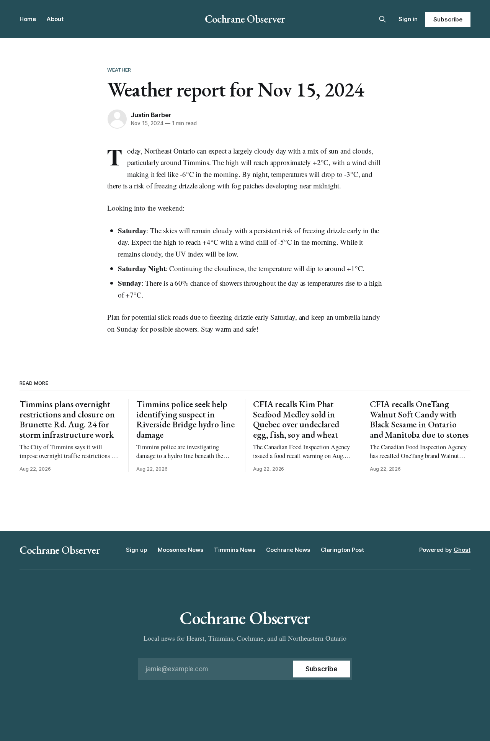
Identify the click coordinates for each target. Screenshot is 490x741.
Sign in (408, 19)
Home (28, 19)
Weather (119, 70)
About (55, 19)
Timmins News (234, 549)
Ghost (462, 549)
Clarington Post (342, 549)
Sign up (136, 549)
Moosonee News (180, 549)
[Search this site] (382, 19)
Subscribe (447, 19)
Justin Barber (151, 115)
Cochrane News (288, 549)
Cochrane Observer (245, 19)
